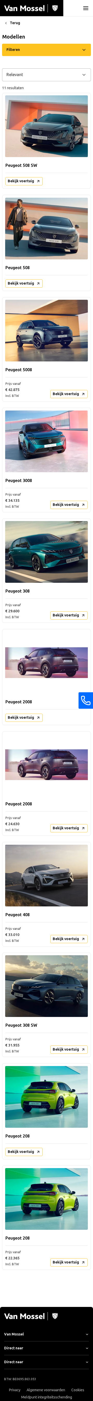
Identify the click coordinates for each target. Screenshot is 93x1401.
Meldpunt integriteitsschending (46, 1397)
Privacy (14, 1390)
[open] (86, 8)
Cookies (77, 1390)
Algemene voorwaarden (46, 1390)
